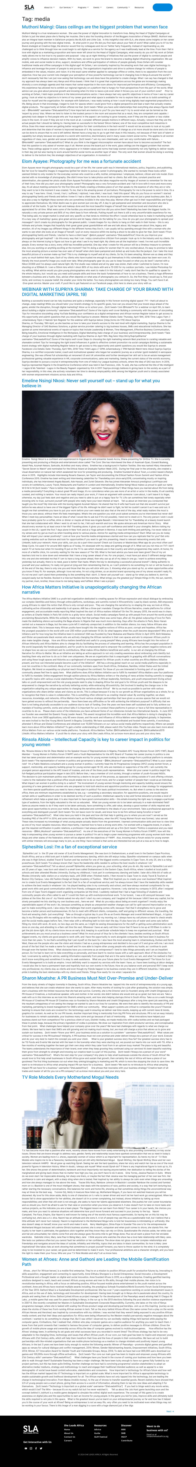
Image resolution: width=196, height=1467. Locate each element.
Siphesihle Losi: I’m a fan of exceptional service (69, 846)
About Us (48, 7)
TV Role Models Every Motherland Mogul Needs (70, 1077)
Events (96, 7)
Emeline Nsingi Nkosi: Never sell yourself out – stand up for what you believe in (91, 383)
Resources (139, 7)
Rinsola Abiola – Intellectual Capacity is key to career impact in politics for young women (96, 742)
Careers (109, 7)
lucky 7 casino (105, 1464)
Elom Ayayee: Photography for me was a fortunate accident (81, 161)
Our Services (65, 7)
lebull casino (91, 1464)
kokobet (80, 1464)
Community (122, 7)
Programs (82, 7)
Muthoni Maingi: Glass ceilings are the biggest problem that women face (95, 26)
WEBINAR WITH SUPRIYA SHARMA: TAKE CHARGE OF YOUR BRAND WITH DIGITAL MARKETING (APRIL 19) (97, 292)
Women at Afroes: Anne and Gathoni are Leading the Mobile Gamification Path (95, 1262)
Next (170, 1411)
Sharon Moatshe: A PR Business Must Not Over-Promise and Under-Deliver (97, 978)
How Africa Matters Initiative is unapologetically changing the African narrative (92, 589)
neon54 (117, 1464)
